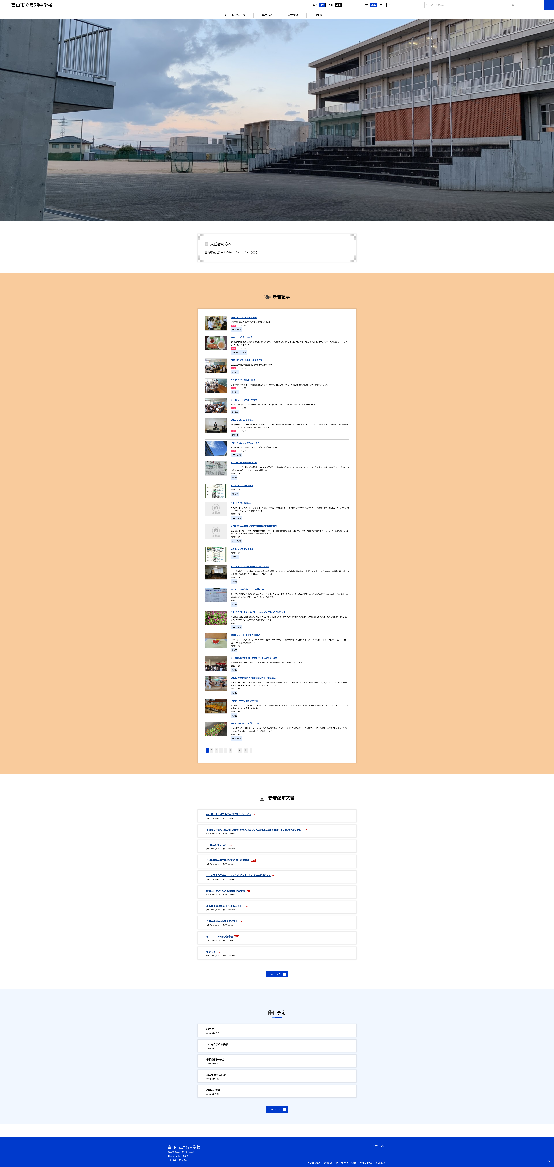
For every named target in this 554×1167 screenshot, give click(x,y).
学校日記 (267, 15)
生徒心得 (211, 951)
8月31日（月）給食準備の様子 (244, 317)
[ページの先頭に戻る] (548, 1161)
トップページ (238, 15)
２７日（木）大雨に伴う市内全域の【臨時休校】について (254, 525)
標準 (373, 4)
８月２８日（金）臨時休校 (241, 503)
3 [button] (216, 750)
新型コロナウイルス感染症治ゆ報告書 (225, 890)
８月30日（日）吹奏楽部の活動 (244, 462)
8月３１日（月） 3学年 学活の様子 (247, 360)
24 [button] (240, 750)
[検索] (512, 4)
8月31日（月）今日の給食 (241, 337)
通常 (322, 4)
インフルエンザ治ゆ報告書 (219, 936)
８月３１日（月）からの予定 (242, 485)
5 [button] (225, 750)
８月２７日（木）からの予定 (242, 548)
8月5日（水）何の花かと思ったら (244, 700)
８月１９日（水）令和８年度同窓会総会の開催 (250, 566)
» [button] (251, 750)
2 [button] (211, 750)
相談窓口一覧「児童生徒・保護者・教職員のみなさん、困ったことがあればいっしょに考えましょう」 (254, 829)
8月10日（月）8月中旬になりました (246, 634)
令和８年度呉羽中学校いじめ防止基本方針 (228, 860)
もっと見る (275, 974)
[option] (277, 120)
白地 (330, 4)
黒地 (338, 4)
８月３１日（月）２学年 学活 (243, 380)
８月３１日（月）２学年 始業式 (244, 399)
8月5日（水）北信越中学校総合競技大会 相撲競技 (253, 677)
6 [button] (230, 750)
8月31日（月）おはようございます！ (245, 442)
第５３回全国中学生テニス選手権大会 (247, 589)
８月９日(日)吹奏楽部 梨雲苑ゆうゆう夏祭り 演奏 (254, 657)
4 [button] (221, 750)
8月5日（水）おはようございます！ (245, 723)
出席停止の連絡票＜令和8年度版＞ (224, 906)
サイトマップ (380, 1145)
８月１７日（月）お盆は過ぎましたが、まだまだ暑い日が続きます (258, 612)
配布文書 (293, 15)
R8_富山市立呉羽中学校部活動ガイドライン (228, 814)
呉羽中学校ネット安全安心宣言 (222, 921)
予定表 (318, 15)
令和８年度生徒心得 (216, 845)
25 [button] (246, 750)
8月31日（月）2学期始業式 (242, 419)
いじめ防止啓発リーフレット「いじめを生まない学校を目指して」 (238, 875)
